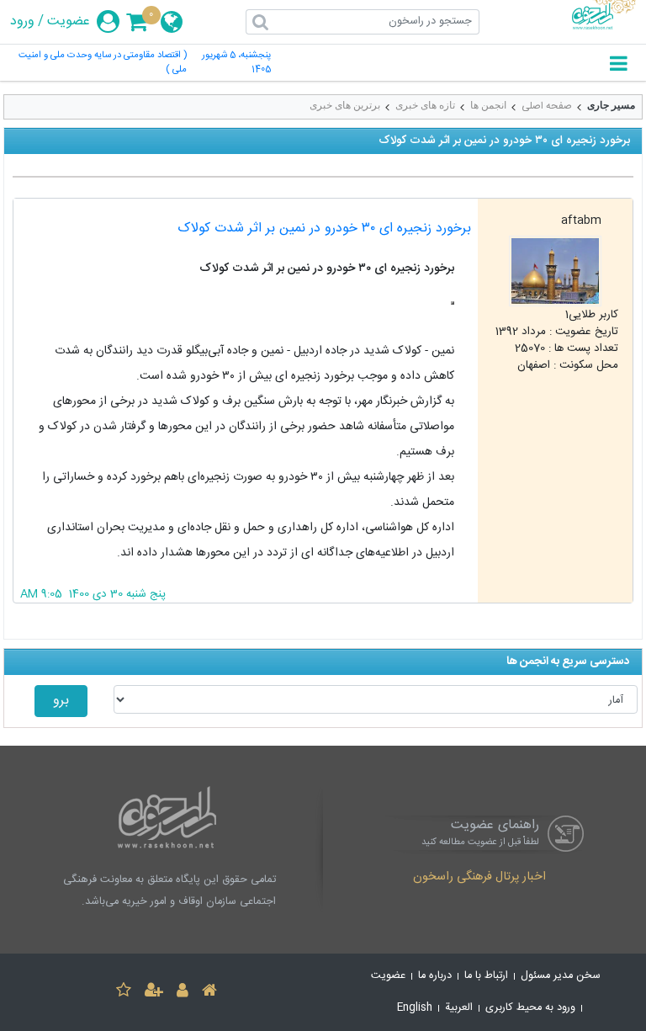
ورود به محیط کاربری (530, 1008)
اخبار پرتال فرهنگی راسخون (479, 878)
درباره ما (435, 976)
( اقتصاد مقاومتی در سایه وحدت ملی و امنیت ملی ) (103, 63)
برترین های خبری (345, 105)
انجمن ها (488, 105)
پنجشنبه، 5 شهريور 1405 (236, 63)
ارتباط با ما (486, 976)
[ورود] (182, 993)
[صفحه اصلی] (209, 993)
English (414, 1008)
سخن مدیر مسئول (561, 976)
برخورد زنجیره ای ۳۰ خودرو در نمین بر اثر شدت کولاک (324, 228)
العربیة (459, 1008)
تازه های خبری (425, 105)
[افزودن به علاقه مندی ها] (123, 993)
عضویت (68, 22)
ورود (22, 22)
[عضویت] (154, 993)
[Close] (452, 303)
